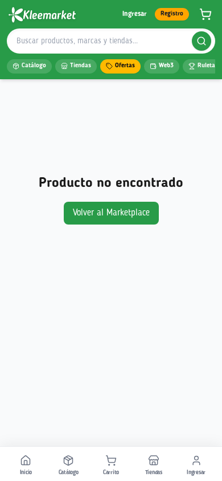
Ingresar (134, 14)
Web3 (166, 66)
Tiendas (80, 66)
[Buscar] (201, 41)
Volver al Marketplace (111, 213)
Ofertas (125, 66)
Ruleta (206, 66)
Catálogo (34, 66)
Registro (172, 14)
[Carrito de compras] (205, 14)
